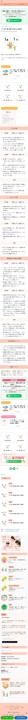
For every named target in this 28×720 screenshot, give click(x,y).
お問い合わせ (19, 706)
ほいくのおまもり (14, 712)
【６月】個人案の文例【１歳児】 (16, 504)
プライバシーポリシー (9, 707)
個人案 (3, 474)
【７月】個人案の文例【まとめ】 (16, 513)
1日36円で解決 (20, 717)
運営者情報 (17, 707)
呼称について (6, 122)
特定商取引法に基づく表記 (14, 709)
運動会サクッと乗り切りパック (15, 578)
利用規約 (22, 707)
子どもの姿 (5, 115)
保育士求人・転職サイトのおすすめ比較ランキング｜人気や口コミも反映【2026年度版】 (17, 684)
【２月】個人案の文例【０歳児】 (16, 522)
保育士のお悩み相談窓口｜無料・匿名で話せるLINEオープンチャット (18, 693)
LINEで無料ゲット (6, 717)
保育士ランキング (5, 672)
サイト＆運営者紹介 (10, 706)
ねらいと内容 (6, 117)
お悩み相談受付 (21, 4)
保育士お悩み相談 (6, 632)
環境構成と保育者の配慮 (8, 119)
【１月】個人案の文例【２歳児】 (16, 495)
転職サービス (7, 4)
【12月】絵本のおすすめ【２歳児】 (12, 529)
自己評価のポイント (7, 120)
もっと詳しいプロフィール (8, 638)
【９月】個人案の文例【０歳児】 (16, 486)
